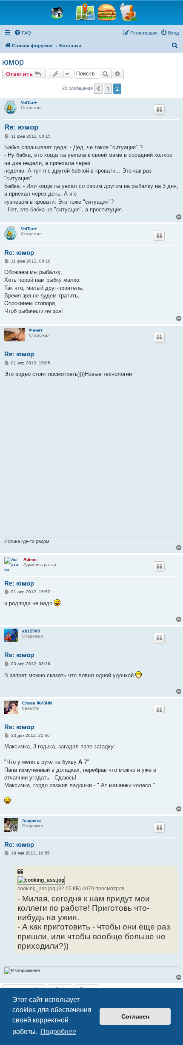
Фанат (36, 330)
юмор (13, 61)
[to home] (59, 12)
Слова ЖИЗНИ (37, 703)
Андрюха (32, 820)
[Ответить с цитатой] (159, 109)
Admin (30, 559)
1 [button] (107, 88)
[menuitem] (22, 33)
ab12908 (31, 631)
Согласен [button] (135, 1016)
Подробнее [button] (58, 1031)
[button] (98, 89)
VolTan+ (29, 102)
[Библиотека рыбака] (128, 12)
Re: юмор (21, 127)
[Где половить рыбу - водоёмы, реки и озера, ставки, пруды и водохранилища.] (85, 12)
